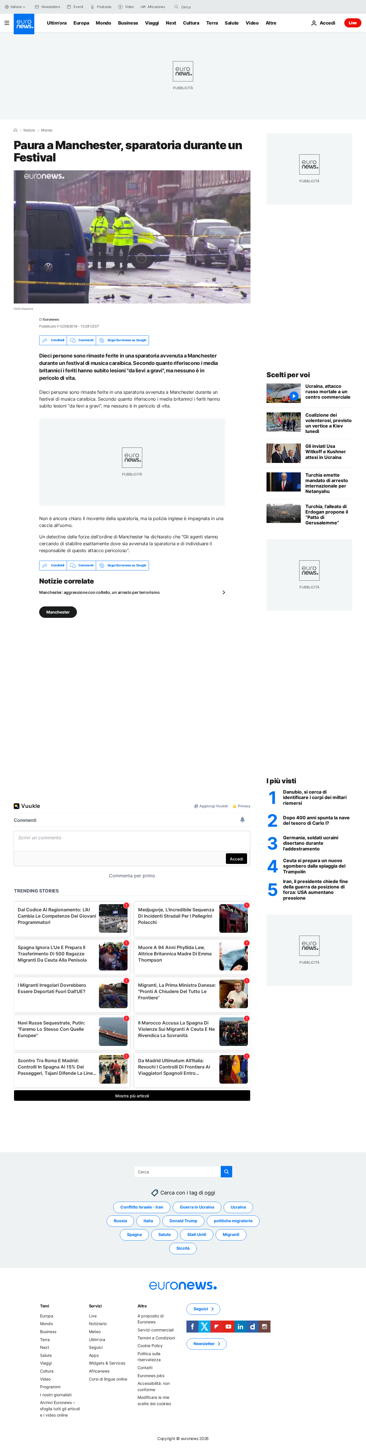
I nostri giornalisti (55, 1394)
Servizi (95, 1305)
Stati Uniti (196, 1234)
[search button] (176, 6)
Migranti (231, 1234)
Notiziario (98, 1323)
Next (171, 23)
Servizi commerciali (156, 1329)
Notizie (29, 130)
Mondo (103, 23)
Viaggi (152, 23)
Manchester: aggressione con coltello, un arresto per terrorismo (99, 592)
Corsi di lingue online (108, 1379)
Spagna (134, 1234)
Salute (232, 23)
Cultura (191, 23)
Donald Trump (183, 1220)
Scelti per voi (288, 375)
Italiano (16, 7)
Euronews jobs (151, 1375)
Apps (94, 1355)
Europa (81, 23)
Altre (142, 1305)
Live (353, 22)
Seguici (96, 1347)
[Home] (15, 130)
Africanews (99, 1371)
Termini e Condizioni (156, 1337)
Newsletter (204, 1343)
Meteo (95, 1331)
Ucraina (238, 1207)
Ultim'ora (57, 23)
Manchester (58, 611)
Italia (148, 1220)
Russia (120, 1220)
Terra (212, 23)
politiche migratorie (233, 1220)
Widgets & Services (107, 1363)
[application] (132, 236)
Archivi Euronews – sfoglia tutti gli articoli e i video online (60, 1408)
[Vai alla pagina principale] (24, 24)
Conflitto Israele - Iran (141, 1207)
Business (128, 23)
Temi (44, 1305)
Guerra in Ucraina (197, 1207)
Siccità (183, 1248)
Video (252, 23)
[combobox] (205, 6)
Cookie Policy (150, 1345)
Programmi (50, 1386)
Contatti (145, 1367)
